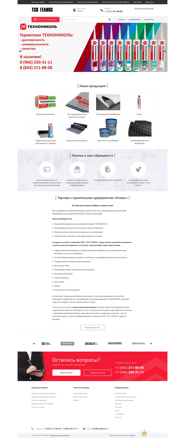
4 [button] (96, 75)
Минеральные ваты (80, 393)
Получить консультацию (144, 8)
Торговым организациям (87, 2)
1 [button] (86, 75)
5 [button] (99, 75)
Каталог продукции (46, 19)
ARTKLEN (132, 435)
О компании (134, 19)
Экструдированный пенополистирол (77, 115)
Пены (139, 114)
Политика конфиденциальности (59, 435)
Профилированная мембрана (139, 142)
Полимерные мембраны (108, 114)
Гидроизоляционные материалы (43, 397)
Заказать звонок (97, 372)
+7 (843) (113, 11)
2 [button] (89, 75)
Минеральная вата (45, 114)
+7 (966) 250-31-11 (69, 428)
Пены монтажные (37, 407)
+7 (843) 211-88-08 (52, 428)
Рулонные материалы (76, 140)
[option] (92, 47)
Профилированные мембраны (42, 404)
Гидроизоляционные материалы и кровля (45, 142)
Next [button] (155, 174)
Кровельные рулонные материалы (44, 393)
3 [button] (92, 75)
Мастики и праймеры (108, 140)
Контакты (149, 19)
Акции (122, 19)
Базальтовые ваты (80, 397)
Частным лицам (37, 2)
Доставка (137, 2)
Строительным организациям (61, 2)
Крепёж (76, 400)
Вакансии (149, 2)
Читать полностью (92, 327)
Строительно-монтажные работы (115, 2)
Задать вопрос (66, 372)
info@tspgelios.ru (100, 428)
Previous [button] (30, 174)
